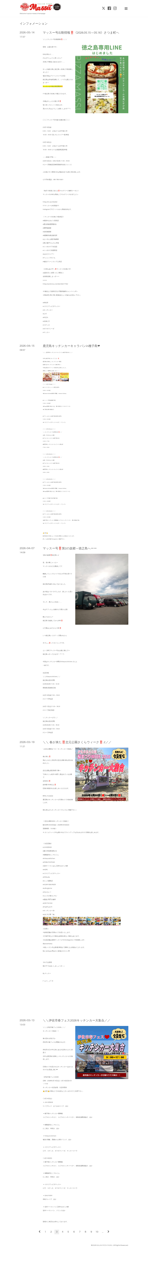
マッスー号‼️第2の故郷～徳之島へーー (70, 548)
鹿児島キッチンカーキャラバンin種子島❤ (71, 346)
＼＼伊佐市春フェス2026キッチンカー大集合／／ (76, 1020)
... (102, 1231)
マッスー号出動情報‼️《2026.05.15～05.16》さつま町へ (81, 32)
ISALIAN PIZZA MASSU (104, 1245)
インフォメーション (34, 23)
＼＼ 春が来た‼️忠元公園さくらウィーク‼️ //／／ (77, 742)
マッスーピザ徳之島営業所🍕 (53, 86)
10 (97, 1231)
